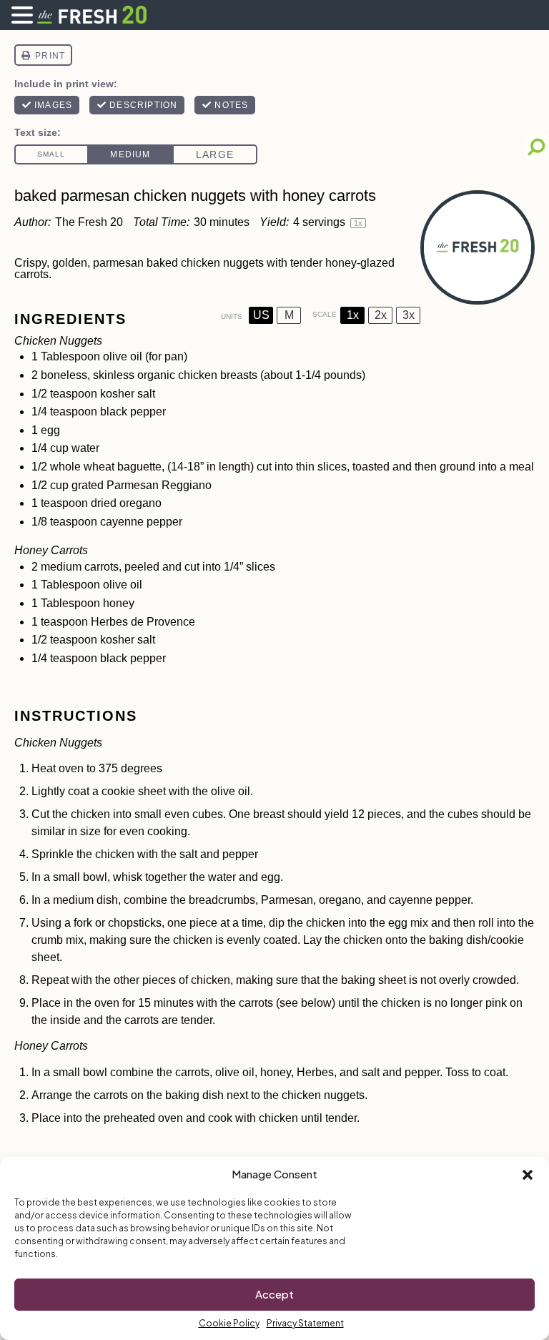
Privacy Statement (305, 1323)
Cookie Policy (229, 1323)
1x (353, 315)
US (261, 315)
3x (408, 315)
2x (381, 315)
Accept (274, 1294)
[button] (527, 1175)
